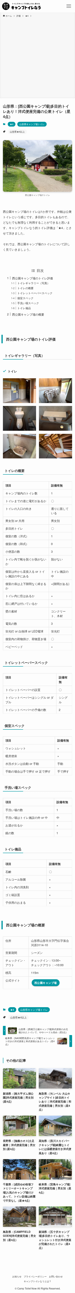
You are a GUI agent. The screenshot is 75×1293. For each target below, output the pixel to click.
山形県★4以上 (17, 131)
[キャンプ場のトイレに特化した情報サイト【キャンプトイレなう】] (21, 6)
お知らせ (16, 1276)
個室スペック (25, 298)
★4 (11, 124)
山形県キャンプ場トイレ (32, 124)
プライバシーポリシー (35, 1276)
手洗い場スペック (28, 303)
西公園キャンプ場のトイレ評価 (32, 278)
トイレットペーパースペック (34, 293)
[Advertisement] (37, 57)
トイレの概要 (25, 288)
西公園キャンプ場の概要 (28, 314)
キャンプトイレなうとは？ (37, 1281)
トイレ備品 (24, 308)
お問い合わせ (56, 1276)
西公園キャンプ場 (45, 983)
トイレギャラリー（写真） (33, 283)
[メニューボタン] (69, 6)
